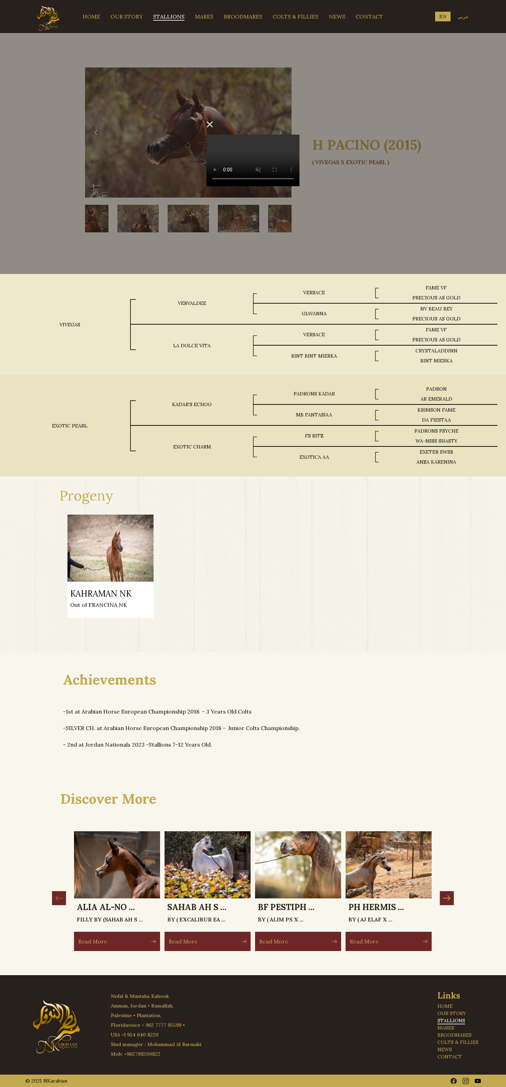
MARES (204, 16)
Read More (92, 941)
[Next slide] (447, 898)
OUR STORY (126, 16)
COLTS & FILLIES (295, 16)
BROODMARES (243, 16)
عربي (462, 16)
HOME (91, 16)
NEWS (337, 16)
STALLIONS (169, 16)
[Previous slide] (59, 898)
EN (442, 16)
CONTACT (369, 16)
